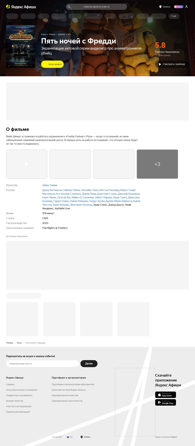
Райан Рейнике (79, 201)
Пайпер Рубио (71, 190)
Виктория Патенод (81, 204)
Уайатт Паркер (103, 197)
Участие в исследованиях (18, 406)
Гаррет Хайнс (61, 201)
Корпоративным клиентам (65, 395)
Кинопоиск (22, 236)
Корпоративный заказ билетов (67, 401)
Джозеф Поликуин (129, 193)
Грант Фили (49, 197)
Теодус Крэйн (97, 201)
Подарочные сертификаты (19, 395)
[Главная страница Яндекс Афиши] (8, 7)
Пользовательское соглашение (21, 390)
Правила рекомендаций (18, 412)
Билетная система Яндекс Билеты (69, 390)
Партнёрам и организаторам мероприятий (73, 384)
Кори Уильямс (61, 204)
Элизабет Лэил (89, 190)
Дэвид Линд (89, 193)
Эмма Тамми (49, 185)
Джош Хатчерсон (52, 190)
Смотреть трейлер (174, 64)
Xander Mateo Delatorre (119, 201)
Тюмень (9, 343)
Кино (19, 343)
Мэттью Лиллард (109, 190)
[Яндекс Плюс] (178, 6)
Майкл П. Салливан (83, 197)
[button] (174, 16)
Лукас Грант (120, 197)
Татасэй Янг (64, 197)
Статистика (57, 437)
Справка (10, 384)
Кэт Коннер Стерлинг (68, 193)
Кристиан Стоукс (107, 193)
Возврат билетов (14, 401)
